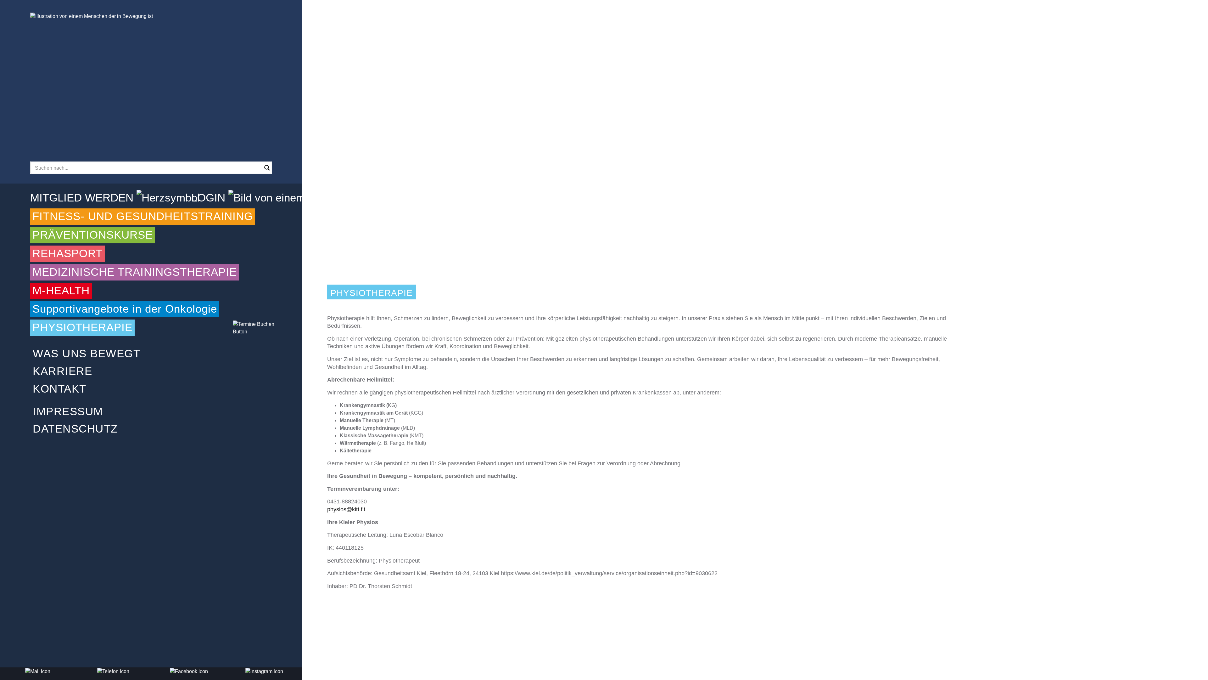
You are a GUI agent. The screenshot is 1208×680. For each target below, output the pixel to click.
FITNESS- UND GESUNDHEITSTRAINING (142, 216)
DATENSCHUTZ (75, 429)
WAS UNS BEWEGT (86, 354)
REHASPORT (67, 253)
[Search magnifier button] (267, 168)
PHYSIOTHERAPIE (82, 327)
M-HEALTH (61, 291)
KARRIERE (62, 371)
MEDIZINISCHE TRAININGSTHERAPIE (134, 272)
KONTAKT (60, 389)
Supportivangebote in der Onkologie (124, 309)
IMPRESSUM (68, 411)
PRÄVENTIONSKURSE (92, 235)
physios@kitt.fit (346, 509)
